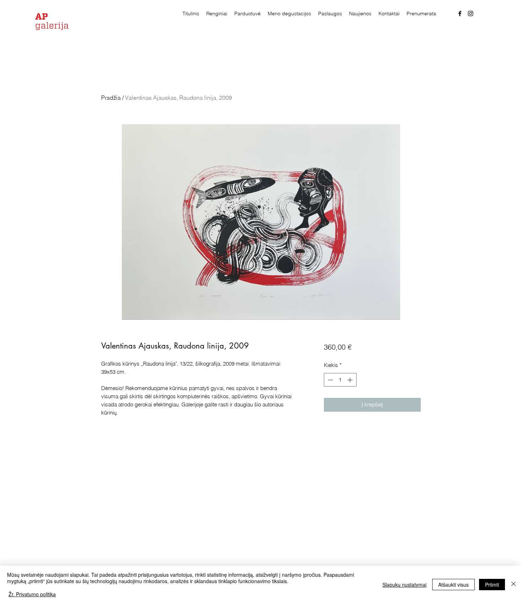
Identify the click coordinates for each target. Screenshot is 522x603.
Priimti (492, 584)
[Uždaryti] (513, 584)
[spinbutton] (340, 380)
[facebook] (459, 13)
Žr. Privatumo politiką (32, 594)
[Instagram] (470, 13)
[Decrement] (330, 380)
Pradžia (111, 97)
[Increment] (350, 380)
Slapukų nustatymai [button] (404, 584)
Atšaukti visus (453, 584)
